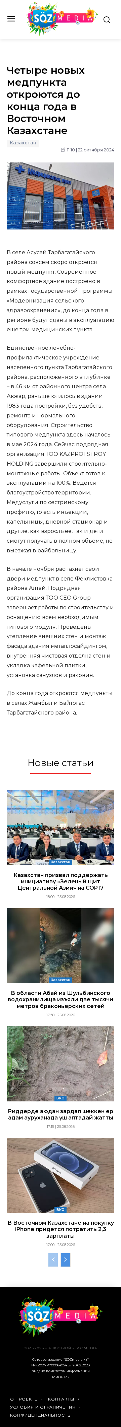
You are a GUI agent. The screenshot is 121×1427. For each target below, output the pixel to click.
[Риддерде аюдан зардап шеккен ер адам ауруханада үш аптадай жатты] (60, 1063)
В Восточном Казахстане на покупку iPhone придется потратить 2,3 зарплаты (60, 1229)
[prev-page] (53, 1260)
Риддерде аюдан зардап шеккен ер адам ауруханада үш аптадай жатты (60, 1114)
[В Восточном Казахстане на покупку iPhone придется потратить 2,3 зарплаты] (60, 1175)
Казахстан (23, 143)
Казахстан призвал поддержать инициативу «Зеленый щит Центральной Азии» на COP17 (60, 881)
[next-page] (66, 1260)
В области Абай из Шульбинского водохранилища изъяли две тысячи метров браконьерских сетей (60, 999)
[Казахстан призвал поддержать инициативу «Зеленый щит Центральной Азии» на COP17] (60, 827)
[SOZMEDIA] (62, 19)
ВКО (60, 1098)
